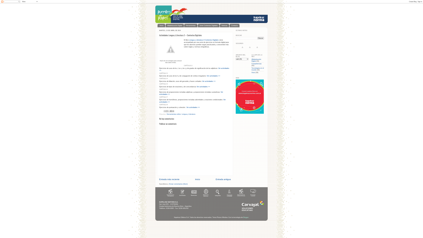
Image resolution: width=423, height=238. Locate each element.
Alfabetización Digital (174, 25)
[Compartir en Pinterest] (173, 111)
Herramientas (191, 25)
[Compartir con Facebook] (171, 111)
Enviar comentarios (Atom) (178, 184)
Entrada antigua (223, 179)
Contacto (234, 25)
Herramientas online (174, 114)
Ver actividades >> (213, 76)
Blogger (246, 217)
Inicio (161, 25)
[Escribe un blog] (167, 111)
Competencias (256, 64)
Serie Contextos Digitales (208, 25)
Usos (253, 72)
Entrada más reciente (169, 179)
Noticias (224, 25)
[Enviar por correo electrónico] (165, 111)
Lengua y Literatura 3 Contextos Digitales (204, 40)
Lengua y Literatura (188, 114)
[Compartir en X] (169, 111)
